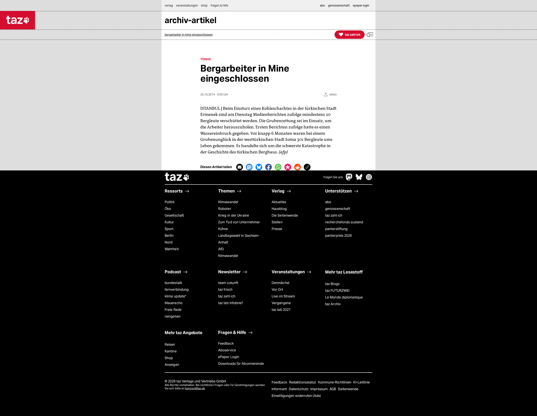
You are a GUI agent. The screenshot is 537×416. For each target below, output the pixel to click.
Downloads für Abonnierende (241, 363)
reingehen (172, 316)
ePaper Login (228, 357)
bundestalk (173, 283)
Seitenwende (348, 389)
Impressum (319, 389)
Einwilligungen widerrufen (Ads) (296, 396)
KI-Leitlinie (361, 382)
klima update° (175, 296)
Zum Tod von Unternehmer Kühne (239, 225)
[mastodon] (349, 179)
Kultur (169, 222)
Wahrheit (172, 249)
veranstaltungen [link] (187, 5)
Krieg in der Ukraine (233, 215)
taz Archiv (333, 304)
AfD (221, 249)
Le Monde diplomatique (344, 297)
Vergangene (281, 303)
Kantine (171, 351)
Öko (168, 209)
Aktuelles (279, 202)
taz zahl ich (333, 215)
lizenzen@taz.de (195, 388)
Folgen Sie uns (333, 177)
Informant (280, 389)
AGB (333, 389)
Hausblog (279, 209)
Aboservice (227, 350)
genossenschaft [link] (339, 5)
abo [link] (322, 5)
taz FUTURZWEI (337, 290)
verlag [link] (169, 5)
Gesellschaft (174, 215)
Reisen (170, 344)
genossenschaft (337, 209)
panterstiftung (336, 229)
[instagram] (369, 179)
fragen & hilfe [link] (219, 5)
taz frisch (225, 289)
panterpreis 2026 (338, 235)
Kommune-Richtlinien (335, 382)
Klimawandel (228, 202)
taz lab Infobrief (230, 303)
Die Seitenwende (285, 215)
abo (328, 202)
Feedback (226, 343)
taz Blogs (332, 284)
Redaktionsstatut (303, 382)
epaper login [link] (361, 5)
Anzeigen (172, 364)
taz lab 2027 (281, 309)
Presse (277, 229)
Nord (168, 242)
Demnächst (280, 283)
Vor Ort (277, 289)
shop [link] (204, 5)
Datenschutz (299, 389)
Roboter (224, 209)
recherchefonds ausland (344, 222)
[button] (370, 34)
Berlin (169, 235)
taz (177, 177)
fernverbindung (177, 289)
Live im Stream (283, 296)
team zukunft (228, 283)
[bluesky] (359, 179)
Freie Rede (173, 309)
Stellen (277, 222)
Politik (170, 202)
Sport (169, 229)
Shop (169, 358)
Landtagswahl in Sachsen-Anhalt (238, 239)
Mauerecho (173, 303)
